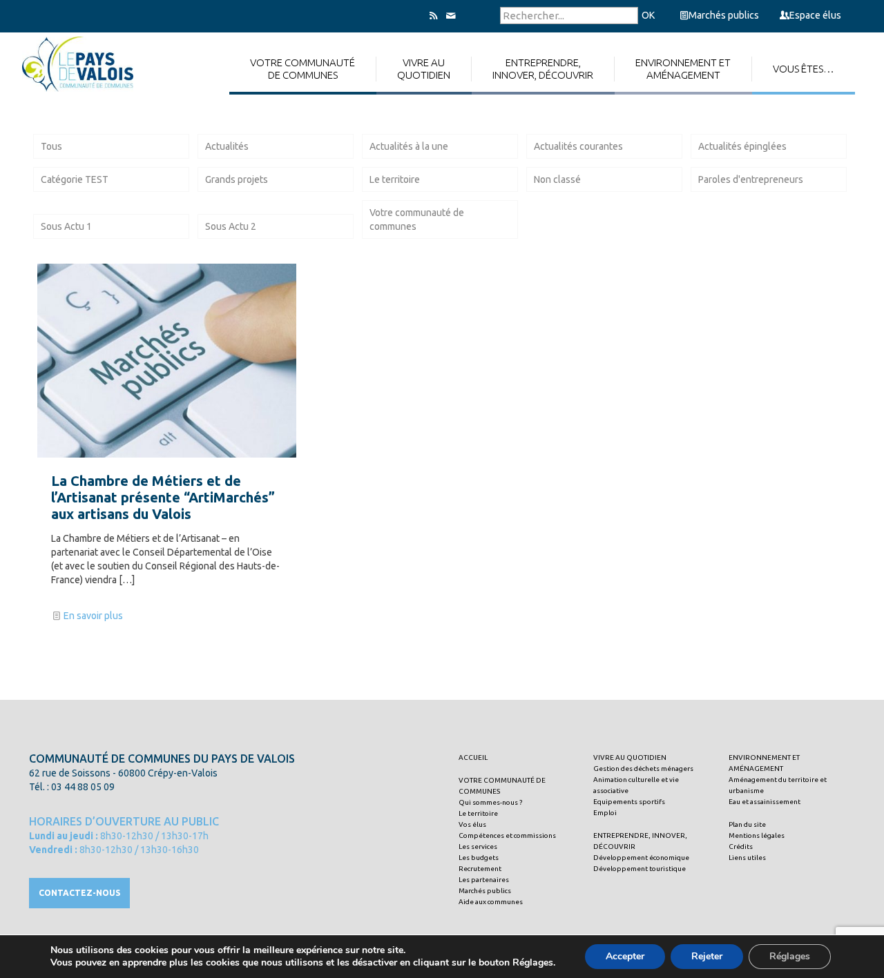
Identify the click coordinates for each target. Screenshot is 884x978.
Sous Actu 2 (230, 226)
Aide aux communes (491, 902)
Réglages (789, 956)
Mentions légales (757, 835)
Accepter (625, 956)
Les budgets (479, 857)
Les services (478, 846)
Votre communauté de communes (416, 219)
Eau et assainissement (764, 801)
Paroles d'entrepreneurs (750, 179)
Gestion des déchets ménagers (643, 768)
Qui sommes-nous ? (490, 802)
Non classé (557, 179)
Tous (51, 146)
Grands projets (236, 179)
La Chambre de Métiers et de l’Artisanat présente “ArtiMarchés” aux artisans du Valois (163, 497)
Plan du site (747, 824)
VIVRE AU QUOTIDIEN (629, 757)
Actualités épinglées (742, 146)
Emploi (605, 812)
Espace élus (815, 15)
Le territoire (394, 179)
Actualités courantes (578, 146)
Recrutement (480, 868)
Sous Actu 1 (66, 226)
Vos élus (472, 824)
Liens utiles (747, 857)
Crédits (741, 846)
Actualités (227, 146)
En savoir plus (93, 615)
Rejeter (706, 956)
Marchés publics (724, 15)
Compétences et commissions (507, 835)
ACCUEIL (473, 757)
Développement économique (641, 857)
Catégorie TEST (74, 179)
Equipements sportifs (629, 801)
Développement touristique (639, 868)
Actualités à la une (408, 146)
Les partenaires (484, 879)
